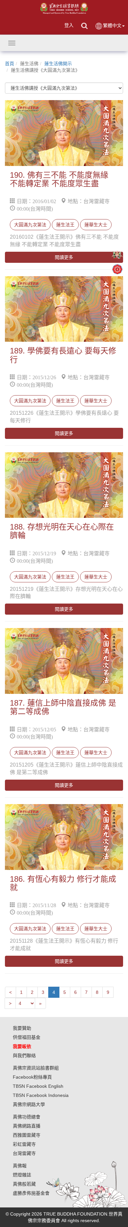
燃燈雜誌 (22, 1174)
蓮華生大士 (95, 224)
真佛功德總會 (26, 1116)
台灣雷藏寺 (24, 1153)
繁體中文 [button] (112, 25)
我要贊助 (22, 1028)
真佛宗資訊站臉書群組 (36, 1067)
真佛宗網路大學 (29, 1104)
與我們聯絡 (24, 1055)
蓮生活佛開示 (58, 63)
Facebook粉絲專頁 (32, 1077)
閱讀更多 (64, 257)
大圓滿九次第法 (30, 224)
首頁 (9, 63)
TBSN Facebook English (38, 1086)
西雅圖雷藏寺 (26, 1135)
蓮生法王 (65, 224)
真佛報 (20, 1165)
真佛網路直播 (26, 1126)
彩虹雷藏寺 (24, 1144)
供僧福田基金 (26, 1037)
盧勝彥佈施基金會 (31, 1193)
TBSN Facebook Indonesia (41, 1095)
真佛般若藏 (24, 1184)
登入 (69, 25)
